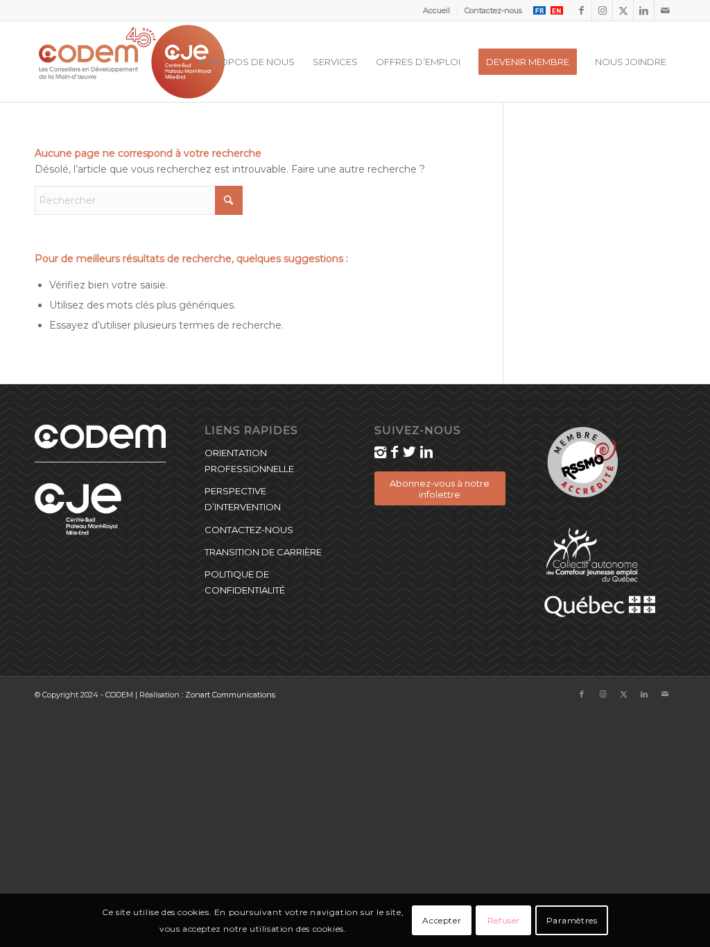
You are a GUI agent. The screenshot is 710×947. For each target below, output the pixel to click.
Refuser (503, 920)
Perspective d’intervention (243, 498)
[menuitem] (437, 10)
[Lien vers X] (623, 10)
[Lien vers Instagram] (602, 10)
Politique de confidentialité (245, 582)
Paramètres (572, 920)
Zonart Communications (230, 695)
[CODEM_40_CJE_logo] (132, 61)
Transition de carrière (263, 551)
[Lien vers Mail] (665, 10)
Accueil (436, 10)
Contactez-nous (493, 10)
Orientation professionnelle (249, 460)
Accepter (441, 920)
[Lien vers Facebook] (581, 10)
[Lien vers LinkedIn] (644, 10)
